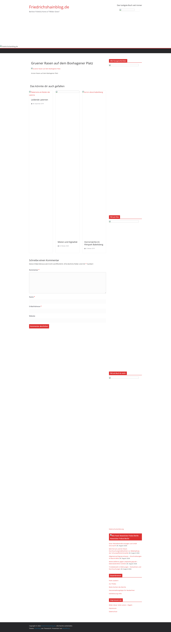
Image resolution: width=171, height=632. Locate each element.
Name (32, 297)
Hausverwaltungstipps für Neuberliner (122, 590)
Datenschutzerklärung (116, 529)
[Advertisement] (85, 30)
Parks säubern (113, 580)
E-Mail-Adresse (35, 306)
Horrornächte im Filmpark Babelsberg (93, 243)
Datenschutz (113, 611)
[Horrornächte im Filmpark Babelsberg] (94, 92)
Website (32, 316)
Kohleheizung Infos (115, 594)
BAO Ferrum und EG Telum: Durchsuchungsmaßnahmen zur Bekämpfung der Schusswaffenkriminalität (124, 551)
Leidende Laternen (39, 99)
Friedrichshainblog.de (49, 7)
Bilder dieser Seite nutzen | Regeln (120, 605)
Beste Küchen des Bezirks (117, 587)
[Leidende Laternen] (41, 92)
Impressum (112, 608)
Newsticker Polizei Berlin (119, 538)
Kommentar (34, 270)
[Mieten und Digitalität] (67, 92)
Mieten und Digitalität (67, 242)
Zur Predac (112, 584)
